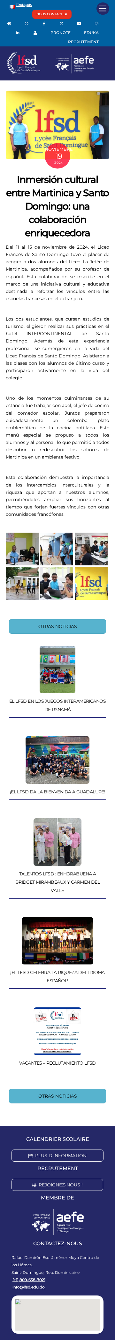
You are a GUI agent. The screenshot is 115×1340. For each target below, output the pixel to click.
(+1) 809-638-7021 (28, 1279)
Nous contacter (51, 14)
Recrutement (83, 41)
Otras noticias (57, 626)
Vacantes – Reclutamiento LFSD (57, 1063)
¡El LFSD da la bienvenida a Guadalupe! (57, 792)
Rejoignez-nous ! (61, 1185)
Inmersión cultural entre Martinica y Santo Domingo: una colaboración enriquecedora (57, 206)
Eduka (91, 32)
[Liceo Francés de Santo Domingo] (50, 72)
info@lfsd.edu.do (28, 1287)
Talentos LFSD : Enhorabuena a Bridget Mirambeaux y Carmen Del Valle (57, 882)
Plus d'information (61, 1155)
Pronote (60, 32)
